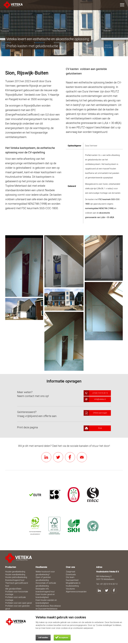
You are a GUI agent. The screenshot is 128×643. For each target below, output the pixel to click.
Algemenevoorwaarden (76, 591)
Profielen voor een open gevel (18, 603)
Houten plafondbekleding (16, 577)
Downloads (71, 574)
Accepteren (63, 638)
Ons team (70, 577)
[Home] (18, 558)
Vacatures (70, 589)
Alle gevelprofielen (13, 589)
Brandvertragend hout (14, 580)
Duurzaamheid (72, 580)
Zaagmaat (70, 571)
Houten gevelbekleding (15, 571)
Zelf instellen (43, 638)
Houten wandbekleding (15, 574)
